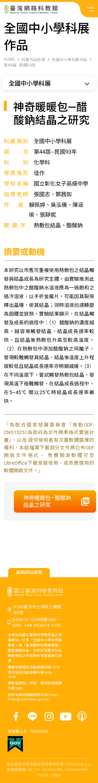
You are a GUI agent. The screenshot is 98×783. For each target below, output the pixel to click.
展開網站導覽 (29, 572)
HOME (9, 59)
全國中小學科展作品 (69, 60)
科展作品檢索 (33, 60)
